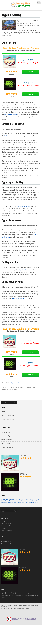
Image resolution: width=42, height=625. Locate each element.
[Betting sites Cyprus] (20, 7)
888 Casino (24, 474)
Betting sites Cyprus (25, 387)
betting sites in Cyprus (11, 136)
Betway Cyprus (5, 432)
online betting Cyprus (18, 298)
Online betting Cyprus (33, 502)
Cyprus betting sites (10, 114)
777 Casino (23, 455)
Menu (38, 2)
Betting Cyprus (5, 443)
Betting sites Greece (23, 499)
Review (11, 74)
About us (4, 411)
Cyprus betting (15, 383)
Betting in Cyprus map (7, 415)
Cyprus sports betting (23, 206)
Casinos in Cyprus (6, 436)
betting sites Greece (23, 270)
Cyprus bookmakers (12, 502)
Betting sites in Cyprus (34, 499)
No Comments (13, 389)
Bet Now (30, 72)
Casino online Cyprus (7, 439)
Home (2, 605)
